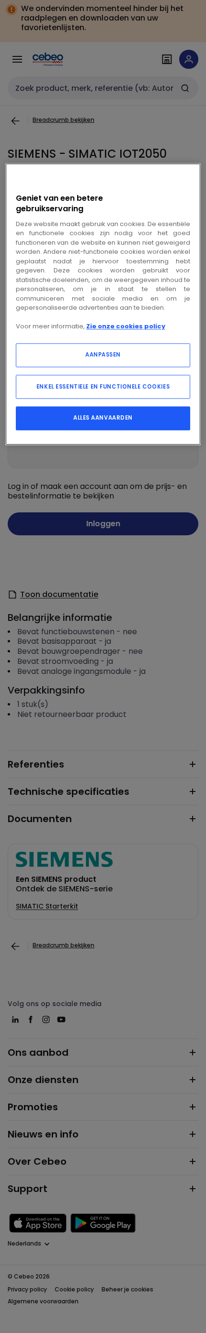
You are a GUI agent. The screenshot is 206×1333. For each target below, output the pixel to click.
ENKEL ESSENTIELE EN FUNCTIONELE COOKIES (103, 386)
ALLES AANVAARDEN (103, 418)
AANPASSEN (103, 354)
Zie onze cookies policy (125, 326)
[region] (103, 304)
